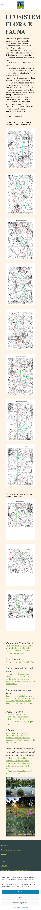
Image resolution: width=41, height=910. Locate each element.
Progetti (4, 854)
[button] (38, 874)
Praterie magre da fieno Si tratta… (20, 662)
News (3, 861)
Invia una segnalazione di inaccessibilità (15, 870)
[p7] (20, 239)
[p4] (20, 374)
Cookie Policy (16, 907)
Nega (20, 897)
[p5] (20, 329)
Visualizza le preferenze (20, 903)
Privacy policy (24, 907)
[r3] (20, 565)
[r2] (20, 610)
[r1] (20, 519)
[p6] (20, 284)
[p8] (20, 193)
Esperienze (5, 845)
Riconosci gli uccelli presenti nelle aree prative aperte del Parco (19, 765)
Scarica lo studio (14, 116)
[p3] (20, 419)
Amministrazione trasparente (11, 850)
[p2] (20, 465)
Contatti (4, 866)
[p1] (20, 148)
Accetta (20, 892)
